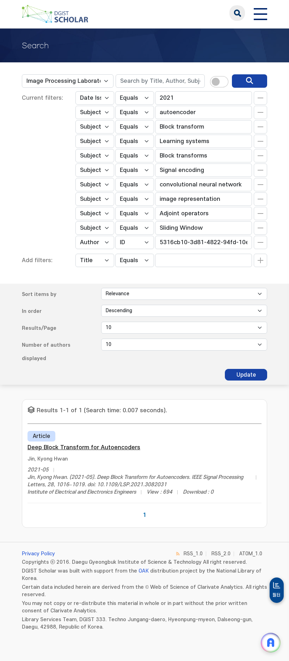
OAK (144, 571)
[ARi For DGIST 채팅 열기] (271, 643)
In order (32, 311)
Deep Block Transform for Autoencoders (83, 447)
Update (246, 375)
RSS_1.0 (193, 553)
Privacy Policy (38, 554)
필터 (276, 595)
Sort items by (39, 294)
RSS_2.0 (220, 553)
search (237, 13)
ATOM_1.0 (250, 553)
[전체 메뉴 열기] (260, 13)
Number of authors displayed (46, 352)
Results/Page (39, 328)
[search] (249, 81)
